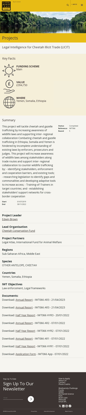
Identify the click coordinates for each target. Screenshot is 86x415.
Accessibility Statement (49, 411)
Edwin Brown (10, 219)
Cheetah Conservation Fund (18, 230)
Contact (62, 382)
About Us (62, 380)
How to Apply (64, 378)
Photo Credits (64, 384)
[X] (60, 406)
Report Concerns (69, 411)
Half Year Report (25, 315)
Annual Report (24, 299)
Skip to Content (17, 2)
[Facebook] (70, 406)
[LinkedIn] (63, 406)
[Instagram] (66, 406)
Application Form (26, 354)
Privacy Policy (34, 411)
